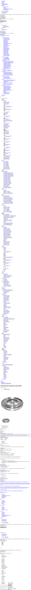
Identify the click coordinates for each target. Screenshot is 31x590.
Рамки (4, 325)
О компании (3, 512)
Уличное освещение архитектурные (8, 80)
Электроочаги (5, 351)
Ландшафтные (6, 81)
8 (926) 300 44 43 (2, 18)
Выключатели (5, 324)
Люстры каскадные (6, 47)
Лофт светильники (6, 67)
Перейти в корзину (4, 29)
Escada (7, 427)
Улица (3, 79)
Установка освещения (5, 4)
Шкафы (5, 254)
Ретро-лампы (5, 90)
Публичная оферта (6, 9)
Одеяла (5, 269)
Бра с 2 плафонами (6, 57)
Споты (3, 75)
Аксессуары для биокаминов (8, 354)
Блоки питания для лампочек (8, 87)
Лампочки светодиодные (7, 86)
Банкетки (5, 248)
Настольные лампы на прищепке (8, 74)
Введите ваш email (2, 550)
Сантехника (3, 365)
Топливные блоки (6, 357)
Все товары (3, 497)
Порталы (5, 355)
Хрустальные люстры (7, 39)
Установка (3, 507)
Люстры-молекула (6, 44)
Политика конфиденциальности (6, 515)
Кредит (5, 7)
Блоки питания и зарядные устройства (9, 318)
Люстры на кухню (6, 38)
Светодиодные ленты (6, 93)
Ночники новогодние (7, 295)
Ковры (4, 335)
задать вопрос (2, 448)
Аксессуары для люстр (7, 54)
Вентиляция (3, 278)
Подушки (7, 268)
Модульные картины (6, 338)
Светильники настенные (7, 64)
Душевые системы (6, 367)
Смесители (5, 377)
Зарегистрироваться (6, 26)
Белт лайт (5, 301)
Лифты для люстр (6, 53)
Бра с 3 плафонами (6, 58)
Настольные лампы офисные (8, 73)
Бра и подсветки (6, 161)
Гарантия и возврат (4, 509)
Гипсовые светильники (7, 184)
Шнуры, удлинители (6, 321)
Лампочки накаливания (7, 232)
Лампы (4, 308)
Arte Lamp (3, 501)
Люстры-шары (6, 40)
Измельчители (5, 371)
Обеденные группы (8, 251)
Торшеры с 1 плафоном (7, 191)
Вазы (4, 344)
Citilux (3, 503)
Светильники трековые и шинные (8, 61)
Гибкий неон (5, 305)
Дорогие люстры (6, 52)
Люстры (3, 36)
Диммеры (5, 328)
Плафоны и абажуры (6, 55)
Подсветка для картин (7, 168)
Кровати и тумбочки (8, 259)
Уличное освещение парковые (8, 82)
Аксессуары (5, 341)
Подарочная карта (6, 6)
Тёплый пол (5, 292)
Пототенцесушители (6, 368)
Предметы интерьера (7, 334)
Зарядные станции (6, 282)
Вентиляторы (5, 279)
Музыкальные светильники (7, 68)
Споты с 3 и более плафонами (8, 78)
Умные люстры (6, 113)
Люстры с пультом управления (8, 43)
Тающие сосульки (6, 312)
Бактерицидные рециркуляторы (8, 364)
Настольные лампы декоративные (8, 72)
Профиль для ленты (6, 242)
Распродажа (4, 361)
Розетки (5, 322)
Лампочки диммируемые (7, 88)
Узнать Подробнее (2, 436)
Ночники (5, 347)
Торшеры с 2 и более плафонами (8, 70)
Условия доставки (2, 464)
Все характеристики (3, 428)
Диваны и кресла (8, 262)
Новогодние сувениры (7, 311)
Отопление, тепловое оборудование (7, 289)
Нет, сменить (3, 17)
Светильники (4, 60)
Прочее (3, 286)
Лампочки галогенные (7, 85)
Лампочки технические (7, 89)
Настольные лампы (6, 195)
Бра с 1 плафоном (6, 162)
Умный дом (3, 314)
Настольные (3, 71)
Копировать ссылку (7, 389)
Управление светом (8, 155)
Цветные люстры (6, 42)
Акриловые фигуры (6, 299)
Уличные (5, 221)
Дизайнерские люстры (7, 45)
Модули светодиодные (7, 92)
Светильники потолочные (7, 65)
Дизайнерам (5, 8)
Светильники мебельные (7, 63)
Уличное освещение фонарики (8, 84)
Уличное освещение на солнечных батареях (10, 215)
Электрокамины (6, 358)
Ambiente (3, 500)
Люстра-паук (7, 130)
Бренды (3, 1)
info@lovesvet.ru (2, 35)
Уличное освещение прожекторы (8, 83)
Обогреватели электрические (8, 275)
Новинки (3, 288)
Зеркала (5, 252)
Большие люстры (6, 50)
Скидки (3, 494)
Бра (2, 56)
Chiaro (3, 502)
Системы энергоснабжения (7, 285)
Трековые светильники (7, 76)
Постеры (5, 345)
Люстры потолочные (6, 37)
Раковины (5, 374)
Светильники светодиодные (7, 66)
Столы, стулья (8, 265)
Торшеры (3, 69)
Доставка (3, 2)
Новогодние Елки (6, 298)
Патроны (5, 91)
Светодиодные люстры (9, 106)
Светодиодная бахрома (7, 302)
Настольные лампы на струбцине (8, 202)
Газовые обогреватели (7, 276)
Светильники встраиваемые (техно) (8, 62)
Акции (3, 95)
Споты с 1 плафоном (6, 208)
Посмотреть (3, 27)
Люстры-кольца (6, 46)
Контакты (3, 5)
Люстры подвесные (6, 48)
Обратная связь (7, 35)
